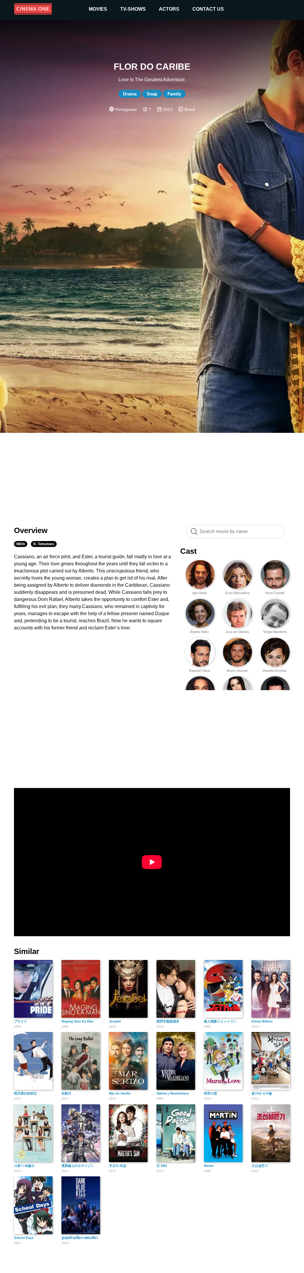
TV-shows (133, 9)
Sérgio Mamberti (274, 632)
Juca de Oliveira (237, 632)
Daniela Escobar (274, 670)
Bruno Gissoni (237, 670)
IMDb (20, 544)
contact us (208, 9)
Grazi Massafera (237, 593)
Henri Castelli (274, 593)
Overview (31, 530)
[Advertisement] (152, 475)
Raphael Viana (199, 670)
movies (98, 9)
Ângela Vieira (199, 632)
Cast (188, 551)
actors (169, 9)
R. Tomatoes (43, 544)
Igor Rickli (199, 593)
